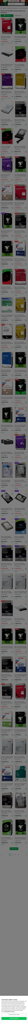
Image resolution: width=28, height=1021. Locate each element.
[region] (14, 1008)
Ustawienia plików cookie (13, 1014)
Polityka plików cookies (9, 1011)
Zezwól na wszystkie (14, 1018)
